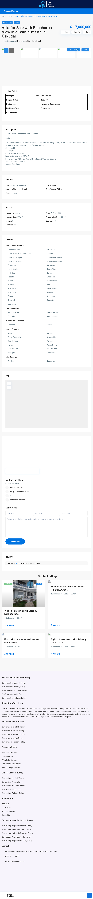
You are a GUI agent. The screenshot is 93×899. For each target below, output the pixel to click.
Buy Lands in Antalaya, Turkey (13, 786)
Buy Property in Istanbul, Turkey (14, 683)
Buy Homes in (7, 738)
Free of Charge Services (11, 767)
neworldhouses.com (17, 500)
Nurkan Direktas (14, 480)
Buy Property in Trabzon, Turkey (14, 698)
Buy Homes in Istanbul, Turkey (13, 727)
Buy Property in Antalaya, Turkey (14, 690)
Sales (5, 23)
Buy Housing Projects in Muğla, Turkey (16, 837)
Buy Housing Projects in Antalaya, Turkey (17, 833)
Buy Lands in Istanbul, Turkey (13, 778)
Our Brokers (6, 808)
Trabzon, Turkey (26, 841)
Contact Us (6, 815)
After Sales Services (10, 760)
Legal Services (7, 756)
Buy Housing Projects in (11, 826)
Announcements (8, 811)
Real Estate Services (9, 753)
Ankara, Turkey (17, 782)
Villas (10, 16)
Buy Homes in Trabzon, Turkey (13, 742)
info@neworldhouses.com (20, 491)
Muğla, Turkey (18, 738)
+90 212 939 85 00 (12, 856)
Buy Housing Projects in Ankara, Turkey (16, 829)
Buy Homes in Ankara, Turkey (13, 731)
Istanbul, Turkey (26, 826)
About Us (5, 804)
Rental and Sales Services (12, 764)
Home (4, 16)
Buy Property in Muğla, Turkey (13, 694)
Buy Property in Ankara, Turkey (13, 687)
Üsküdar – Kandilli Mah (32, 41)
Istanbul (20, 41)
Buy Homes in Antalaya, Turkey (13, 734)
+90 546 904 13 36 (17, 487)
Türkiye (59, 189)
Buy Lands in (7, 782)
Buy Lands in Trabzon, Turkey (13, 793)
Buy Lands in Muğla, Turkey (12, 789)
